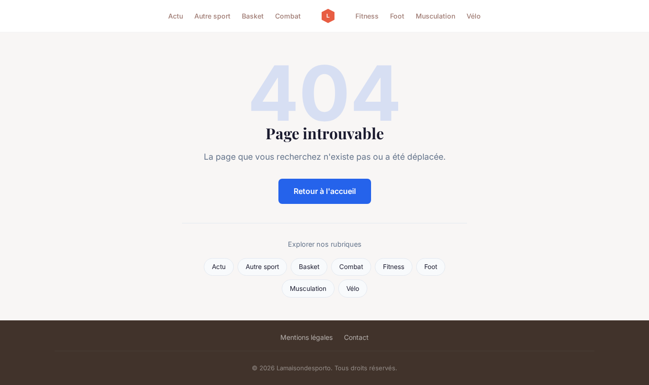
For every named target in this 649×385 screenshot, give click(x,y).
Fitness (367, 16)
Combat (288, 16)
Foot (397, 16)
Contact (356, 337)
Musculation (435, 16)
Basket (253, 16)
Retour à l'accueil (325, 191)
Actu (175, 16)
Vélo (474, 16)
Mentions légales (306, 337)
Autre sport (212, 16)
